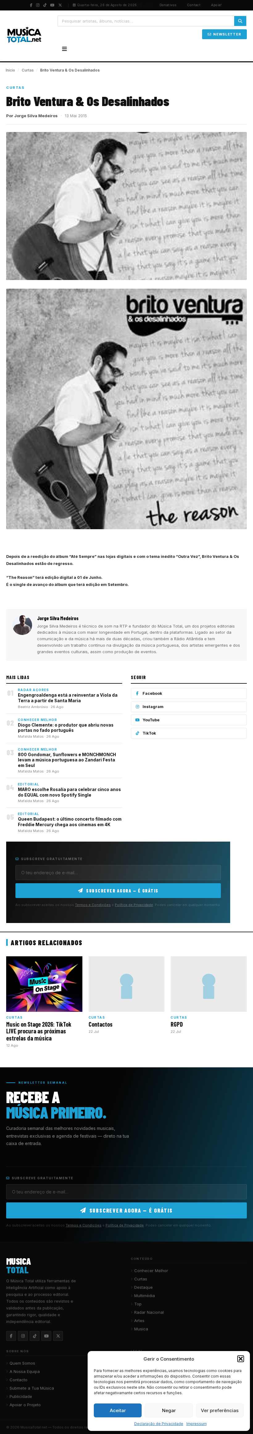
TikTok (149, 733)
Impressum (196, 1423)
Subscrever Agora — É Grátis (122, 890)
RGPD (177, 1024)
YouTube (151, 720)
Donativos (168, 5)
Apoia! (216, 5)
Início (10, 70)
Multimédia (144, 1295)
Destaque (143, 1287)
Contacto (18, 1379)
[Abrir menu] (64, 49)
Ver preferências (219, 1410)
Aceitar (118, 1410)
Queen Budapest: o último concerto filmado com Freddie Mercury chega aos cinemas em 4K (70, 822)
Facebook (152, 693)
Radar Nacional (149, 1312)
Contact (194, 5)
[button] (241, 1359)
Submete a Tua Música (32, 1388)
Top (138, 1303)
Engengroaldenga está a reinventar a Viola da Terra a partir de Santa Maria (68, 698)
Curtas (28, 70)
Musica (141, 1328)
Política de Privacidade (134, 905)
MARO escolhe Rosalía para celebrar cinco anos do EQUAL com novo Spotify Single (69, 792)
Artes (139, 1320)
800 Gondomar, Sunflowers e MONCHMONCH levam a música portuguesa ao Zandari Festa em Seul (67, 760)
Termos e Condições (93, 905)
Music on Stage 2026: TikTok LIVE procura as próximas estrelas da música (38, 1031)
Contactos (101, 1024)
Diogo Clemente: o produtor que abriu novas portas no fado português (66, 728)
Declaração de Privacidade (158, 1423)
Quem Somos (22, 1363)
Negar (169, 1410)
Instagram (153, 706)
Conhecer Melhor (151, 1270)
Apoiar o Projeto (25, 1404)
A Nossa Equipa (25, 1371)
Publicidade (21, 1396)
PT (140, 5)
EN (149, 5)
